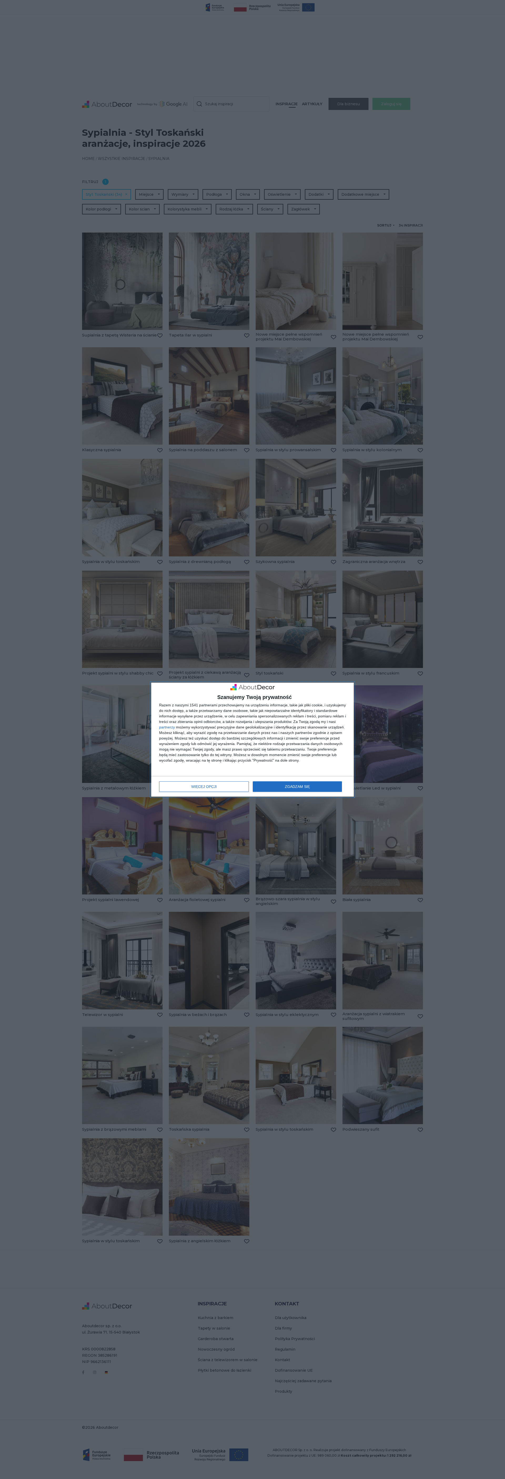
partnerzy (167, 727)
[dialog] (252, 740)
